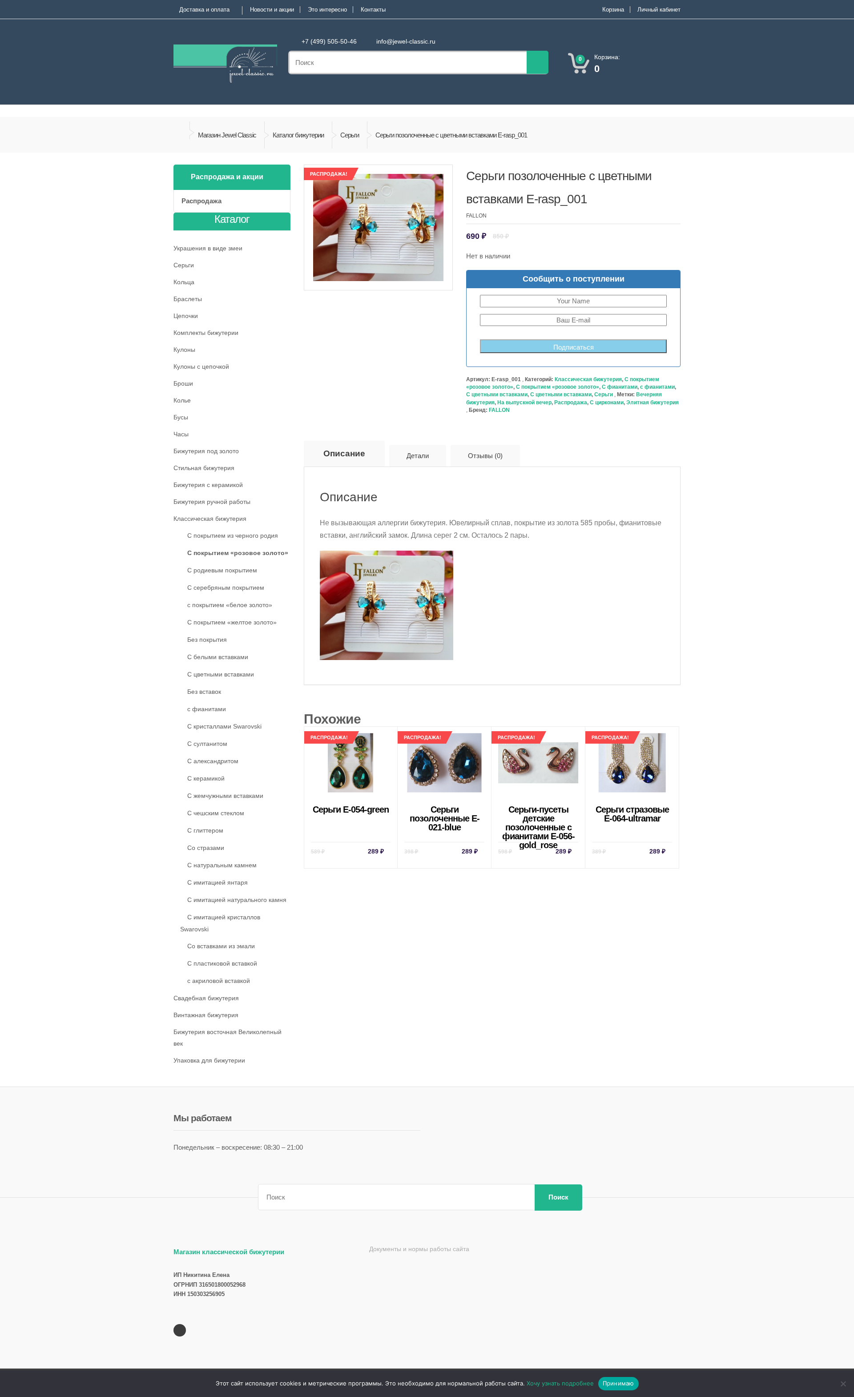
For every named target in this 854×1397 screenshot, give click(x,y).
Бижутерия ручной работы (211, 501)
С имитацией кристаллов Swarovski (220, 923)
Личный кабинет (659, 9)
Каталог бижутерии (298, 135)
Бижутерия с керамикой (208, 484)
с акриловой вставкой (218, 980)
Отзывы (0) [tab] (485, 455)
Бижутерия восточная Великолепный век (227, 1037)
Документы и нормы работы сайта (419, 1248)
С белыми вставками (217, 656)
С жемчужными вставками (225, 795)
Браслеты (187, 298)
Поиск (558, 1197)
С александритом (212, 761)
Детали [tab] (418, 455)
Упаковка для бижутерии (209, 1060)
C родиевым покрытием (222, 570)
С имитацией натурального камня (236, 899)
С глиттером (205, 830)
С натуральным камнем (222, 865)
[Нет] (842, 1383)
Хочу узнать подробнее (560, 1383)
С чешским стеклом (215, 813)
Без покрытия (207, 639)
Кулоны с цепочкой (201, 366)
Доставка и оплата (204, 9)
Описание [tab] (344, 453)
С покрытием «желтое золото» (232, 622)
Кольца (183, 282)
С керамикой (206, 778)
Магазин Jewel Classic (227, 135)
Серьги (349, 135)
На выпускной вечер (524, 402)
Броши (183, 383)
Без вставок (204, 691)
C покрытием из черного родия (232, 535)
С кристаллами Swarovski (224, 726)
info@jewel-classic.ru (405, 41)
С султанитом (207, 743)
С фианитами (619, 387)
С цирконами (607, 402)
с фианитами (657, 387)
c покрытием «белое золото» (229, 604)
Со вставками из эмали (221, 946)
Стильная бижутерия (203, 467)
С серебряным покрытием (225, 587)
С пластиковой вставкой (222, 963)
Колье (182, 400)
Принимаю (618, 1383)
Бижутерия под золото (206, 451)
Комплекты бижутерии (205, 332)
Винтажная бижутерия (205, 1015)
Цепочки (185, 315)
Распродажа (570, 402)
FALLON (499, 410)
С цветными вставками (497, 394)
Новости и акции (272, 9)
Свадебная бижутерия (206, 998)
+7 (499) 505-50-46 (329, 41)
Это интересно (327, 9)
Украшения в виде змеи (207, 248)
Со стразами (205, 847)
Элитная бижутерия (652, 402)
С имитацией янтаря (217, 882)
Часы (181, 434)
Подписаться (573, 347)
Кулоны (184, 349)
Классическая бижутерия (588, 379)
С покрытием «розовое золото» (557, 387)
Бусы (180, 417)
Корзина (613, 9)
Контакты (373, 9)
